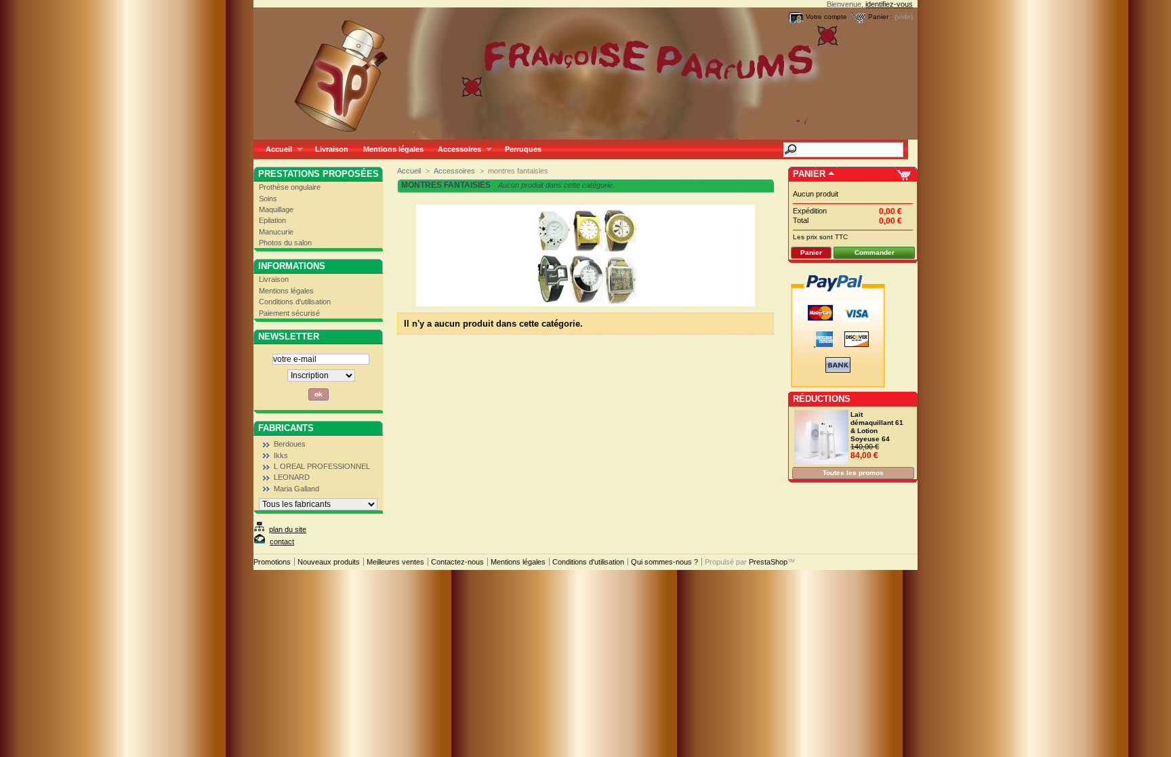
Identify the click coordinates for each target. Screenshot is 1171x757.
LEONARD (292, 477)
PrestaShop (768, 562)
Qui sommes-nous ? (664, 562)
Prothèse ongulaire (290, 187)
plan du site (287, 529)
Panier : (880, 16)
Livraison (331, 149)
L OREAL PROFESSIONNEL (322, 466)
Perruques (523, 149)
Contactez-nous (457, 562)
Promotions (272, 562)
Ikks (281, 455)
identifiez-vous (889, 4)
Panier (809, 174)
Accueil (275, 149)
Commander (875, 252)
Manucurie (276, 232)
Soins (268, 199)
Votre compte (826, 16)
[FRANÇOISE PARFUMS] (342, 70)
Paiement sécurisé (289, 313)
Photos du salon (285, 243)
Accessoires (455, 149)
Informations (291, 266)
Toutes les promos (853, 472)
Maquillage (276, 209)
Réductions (821, 399)
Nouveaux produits (328, 562)
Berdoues (290, 444)
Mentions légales (393, 149)
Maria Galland (296, 489)
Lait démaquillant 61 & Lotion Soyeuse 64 (876, 427)
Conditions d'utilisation (295, 302)
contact (282, 541)
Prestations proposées (318, 174)
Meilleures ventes (395, 562)
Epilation (272, 220)
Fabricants (286, 428)
